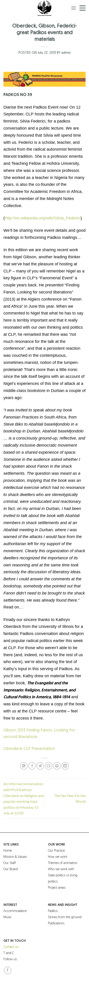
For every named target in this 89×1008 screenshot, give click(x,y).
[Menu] (73, 7)
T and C (8, 953)
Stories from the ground (64, 917)
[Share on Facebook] (32, 766)
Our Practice (56, 851)
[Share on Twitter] (40, 766)
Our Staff (9, 863)
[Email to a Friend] (48, 766)
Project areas (56, 888)
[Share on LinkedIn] (65, 766)
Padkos (53, 911)
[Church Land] (44, 8)
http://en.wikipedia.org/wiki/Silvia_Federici (43, 218)
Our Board (10, 869)
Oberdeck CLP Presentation (29, 749)
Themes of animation (62, 863)
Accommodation (15, 911)
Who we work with (61, 869)
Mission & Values (15, 857)
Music (7, 917)
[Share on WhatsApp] (24, 766)
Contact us (10, 947)
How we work (57, 857)
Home (7, 851)
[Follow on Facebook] (7, 970)
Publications (56, 923)
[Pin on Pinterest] (57, 766)
